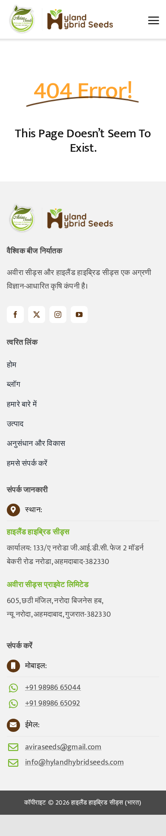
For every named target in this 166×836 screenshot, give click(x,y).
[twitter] (36, 314)
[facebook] (15, 314)
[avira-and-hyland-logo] (60, 7)
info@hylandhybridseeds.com (74, 762)
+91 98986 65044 (53, 687)
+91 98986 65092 (52, 703)
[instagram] (57, 314)
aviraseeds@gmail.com (63, 747)
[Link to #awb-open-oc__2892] (153, 20)
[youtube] (79, 314)
